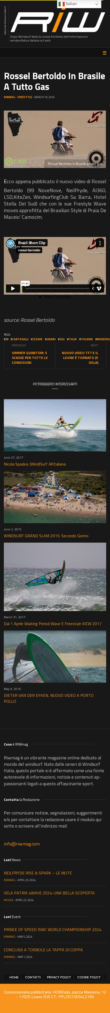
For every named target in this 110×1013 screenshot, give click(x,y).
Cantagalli (20, 339)
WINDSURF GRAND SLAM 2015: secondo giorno (46, 536)
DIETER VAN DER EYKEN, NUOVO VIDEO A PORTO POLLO (49, 698)
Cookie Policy (89, 977)
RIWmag (9, 97)
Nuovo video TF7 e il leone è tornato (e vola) (80, 357)
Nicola (8, 900)
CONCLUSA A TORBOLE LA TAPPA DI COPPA (43, 950)
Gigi (61, 339)
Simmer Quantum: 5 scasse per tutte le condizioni (30, 357)
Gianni (51, 339)
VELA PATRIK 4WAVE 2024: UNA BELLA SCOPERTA (49, 893)
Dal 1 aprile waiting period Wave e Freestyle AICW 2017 (53, 624)
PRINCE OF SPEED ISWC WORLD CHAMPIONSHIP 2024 (52, 929)
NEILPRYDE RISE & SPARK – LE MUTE (38, 873)
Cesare (37, 339)
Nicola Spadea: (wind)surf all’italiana (35, 464)
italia (72, 339)
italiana (87, 339)
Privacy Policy (59, 977)
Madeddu (103, 339)
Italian (71, 4)
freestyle (24, 97)
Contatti (33, 977)
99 (6, 339)
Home (14, 977)
